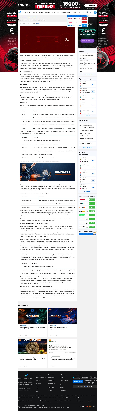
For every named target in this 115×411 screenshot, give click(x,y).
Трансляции (51, 380)
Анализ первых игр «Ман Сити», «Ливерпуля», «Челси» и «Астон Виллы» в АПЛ (87, 63)
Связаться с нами (78, 381)
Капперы (50, 390)
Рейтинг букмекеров (65, 12)
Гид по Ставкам (52, 377)
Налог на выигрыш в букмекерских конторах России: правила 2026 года (87, 125)
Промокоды (63, 390)
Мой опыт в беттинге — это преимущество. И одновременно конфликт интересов (62, 358)
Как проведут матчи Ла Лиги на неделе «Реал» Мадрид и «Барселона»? (87, 56)
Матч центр (51, 374)
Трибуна (38, 391)
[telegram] (85, 383)
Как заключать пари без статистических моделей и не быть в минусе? (32, 328)
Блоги (37, 388)
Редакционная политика (64, 381)
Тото (58, 12)
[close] (87, 16)
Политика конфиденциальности (24, 388)
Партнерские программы (51, 384)
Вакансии (62, 384)
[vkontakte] (89, 383)
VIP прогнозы (63, 374)
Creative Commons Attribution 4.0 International (46, 395)
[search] (83, 12)
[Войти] (91, 12)
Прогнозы (41, 12)
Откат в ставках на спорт (86, 130)
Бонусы (74, 12)
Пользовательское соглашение (24, 390)
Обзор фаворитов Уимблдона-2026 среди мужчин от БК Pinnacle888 (32, 358)
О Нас (61, 377)
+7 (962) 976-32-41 (80, 401)
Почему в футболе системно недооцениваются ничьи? (58, 328)
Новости (35, 12)
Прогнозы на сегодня (50, 12)
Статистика (51, 387)
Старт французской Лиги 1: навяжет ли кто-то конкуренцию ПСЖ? (87, 69)
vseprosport (24, 12)
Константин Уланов (56, 356)
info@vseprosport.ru (93, 401)
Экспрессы (38, 383)
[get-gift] (87, 12)
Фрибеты (62, 387)
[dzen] (93, 383)
